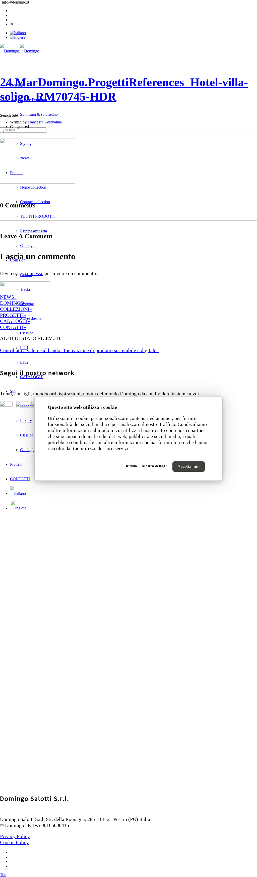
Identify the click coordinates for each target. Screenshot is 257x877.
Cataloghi (27, 245)
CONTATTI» (13, 327)
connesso (34, 273)
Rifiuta (131, 466)
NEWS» (8, 297)
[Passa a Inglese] (17, 37)
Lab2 (24, 362)
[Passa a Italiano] (18, 33)
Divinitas (27, 304)
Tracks (25, 289)
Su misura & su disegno (39, 114)
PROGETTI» (13, 315)
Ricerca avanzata (33, 231)
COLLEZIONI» (16, 309)
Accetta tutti (188, 466)
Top (3, 874)
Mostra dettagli (154, 466)
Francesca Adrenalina (45, 122)
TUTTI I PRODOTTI (37, 216)
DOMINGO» (13, 303)
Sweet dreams (31, 318)
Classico (26, 333)
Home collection (33, 187)
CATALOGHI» (15, 321)
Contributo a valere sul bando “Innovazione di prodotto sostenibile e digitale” (79, 350)
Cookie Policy (14, 842)
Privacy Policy (15, 836)
